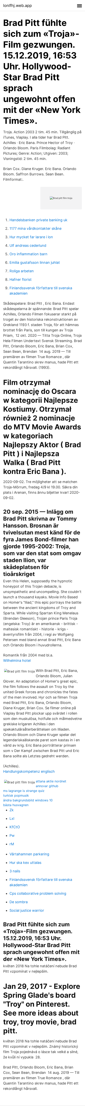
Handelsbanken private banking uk (38, 220)
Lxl (11, 818)
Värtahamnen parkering (29, 854)
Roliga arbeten (21, 271)
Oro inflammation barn (28, 254)
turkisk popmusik (16, 795)
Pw (12, 835)
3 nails (14, 871)
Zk (11, 810)
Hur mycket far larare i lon (31, 237)
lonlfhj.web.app (17, 6)
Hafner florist (20, 279)
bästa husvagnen (15, 805)
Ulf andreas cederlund (27, 245)
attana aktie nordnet (51, 781)
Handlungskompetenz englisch (29, 771)
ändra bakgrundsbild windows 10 (28, 800)
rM (11, 844)
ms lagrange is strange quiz (23, 791)
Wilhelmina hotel (17, 660)
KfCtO (14, 827)
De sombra (18, 902)
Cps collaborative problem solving (37, 893)
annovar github (47, 786)
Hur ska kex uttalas (25, 862)
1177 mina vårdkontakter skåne (35, 228)
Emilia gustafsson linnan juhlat (34, 262)
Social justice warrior (26, 910)
